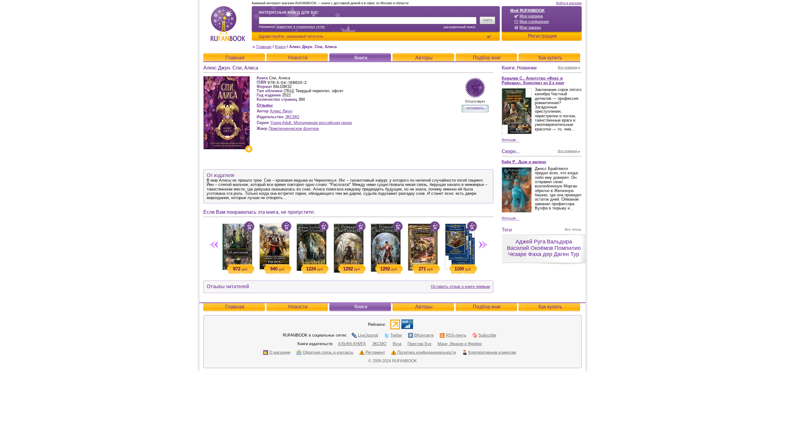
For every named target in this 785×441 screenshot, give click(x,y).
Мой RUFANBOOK (527, 10)
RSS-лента (456, 335)
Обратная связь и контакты (328, 352)
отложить (475, 108)
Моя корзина (531, 16)
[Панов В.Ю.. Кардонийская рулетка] (422, 246)
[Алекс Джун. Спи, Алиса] (226, 78)
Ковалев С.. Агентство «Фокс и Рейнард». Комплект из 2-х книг (533, 80)
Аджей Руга (530, 242)
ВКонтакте (424, 335)
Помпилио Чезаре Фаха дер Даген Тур (544, 251)
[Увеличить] (248, 149)
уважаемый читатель (304, 36)
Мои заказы (530, 27)
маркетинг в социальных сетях (301, 26)
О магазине (279, 352)
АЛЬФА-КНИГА (352, 343)
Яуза (396, 343)
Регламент (375, 352)
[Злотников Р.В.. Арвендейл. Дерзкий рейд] (385, 246)
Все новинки (567, 67)
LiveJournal (368, 335)
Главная (263, 46)
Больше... (510, 140)
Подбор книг (487, 57)
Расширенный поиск (459, 27)
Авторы (424, 57)
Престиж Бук (419, 343)
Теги (507, 229)
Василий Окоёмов (530, 248)
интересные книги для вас (289, 12)
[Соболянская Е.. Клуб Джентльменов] (237, 245)
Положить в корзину (249, 226)
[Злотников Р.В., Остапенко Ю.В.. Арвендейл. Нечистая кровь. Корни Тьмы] (311, 246)
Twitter (396, 335)
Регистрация (542, 36)
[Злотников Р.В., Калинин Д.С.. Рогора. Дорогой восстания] (274, 245)
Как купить (550, 57)
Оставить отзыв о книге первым (460, 286)
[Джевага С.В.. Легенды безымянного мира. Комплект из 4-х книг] (459, 245)
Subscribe (487, 335)
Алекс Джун (281, 111)
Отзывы (265, 105)
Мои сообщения (534, 21)
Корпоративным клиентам (492, 352)
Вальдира (559, 242)
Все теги (571, 229)
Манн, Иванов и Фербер (460, 343)
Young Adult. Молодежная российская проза (311, 122)
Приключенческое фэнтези (294, 128)
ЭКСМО (292, 117)
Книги (280, 46)
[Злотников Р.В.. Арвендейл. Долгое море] (348, 247)
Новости (298, 57)
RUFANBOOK (227, 23)
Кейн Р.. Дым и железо (524, 162)
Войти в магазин (569, 3)
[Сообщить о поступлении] (475, 87)
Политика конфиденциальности (426, 352)
